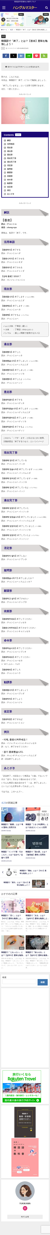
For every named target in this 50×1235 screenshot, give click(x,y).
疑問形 (8, 169)
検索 (4, 977)
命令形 (8, 179)
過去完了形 (10, 162)
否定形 (8, 165)
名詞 (3, 36)
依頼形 (8, 176)
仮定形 (8, 187)
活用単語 (9, 144)
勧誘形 (8, 183)
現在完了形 (10, 158)
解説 (7, 140)
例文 (7, 190)
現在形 (8, 147)
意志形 (8, 154)
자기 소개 (25, 1217)
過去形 (8, 151)
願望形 (8, 172)
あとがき (9, 194)
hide (18, 134)
